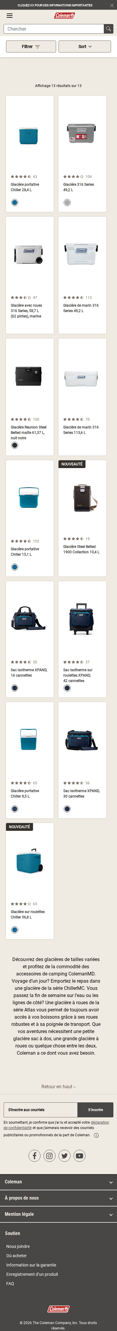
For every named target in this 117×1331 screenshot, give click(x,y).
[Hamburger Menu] (10, 16)
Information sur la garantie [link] (31, 1265)
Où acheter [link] (16, 1255)
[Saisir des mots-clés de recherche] (108, 29)
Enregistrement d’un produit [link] (32, 1274)
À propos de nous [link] (22, 1198)
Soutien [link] (12, 1233)
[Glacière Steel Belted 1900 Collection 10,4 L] (82, 518)
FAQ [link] (10, 1283)
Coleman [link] (13, 1182)
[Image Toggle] (48, 170)
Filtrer (27, 46)
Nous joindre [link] (18, 1246)
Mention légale (19, 1214)
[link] (96, 1135)
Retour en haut (57, 1086)
